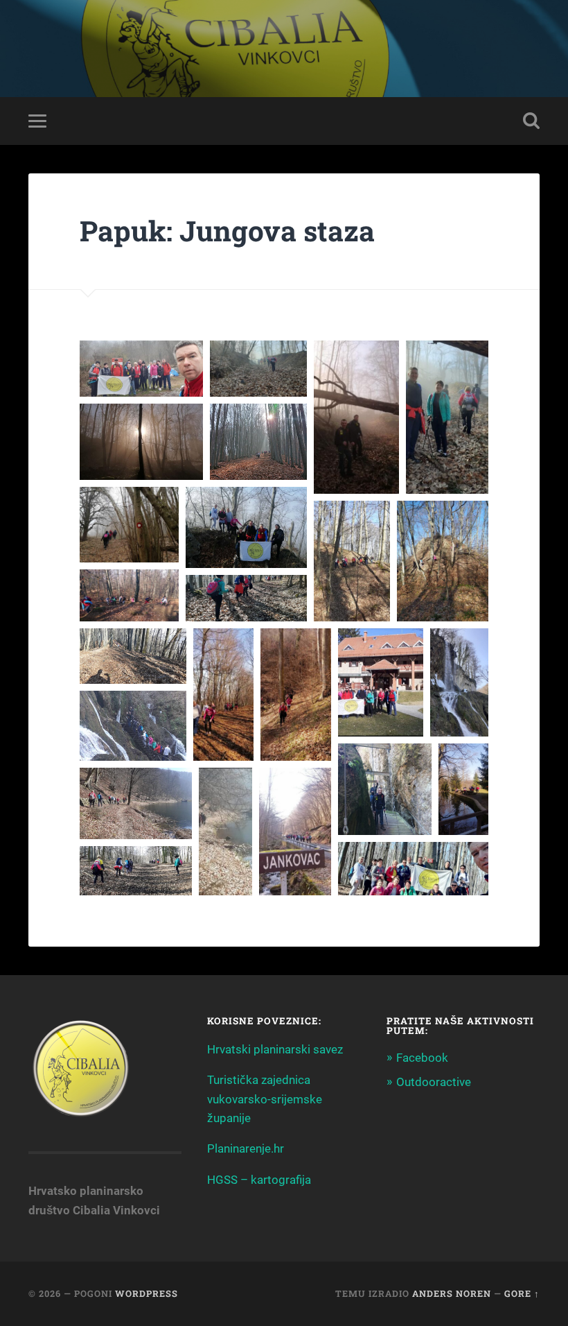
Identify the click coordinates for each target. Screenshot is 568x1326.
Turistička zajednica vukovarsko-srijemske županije (264, 1099)
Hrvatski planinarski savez (275, 1049)
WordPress (146, 1293)
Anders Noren (451, 1293)
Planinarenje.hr (245, 1148)
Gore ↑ (522, 1293)
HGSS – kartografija (259, 1180)
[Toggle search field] (531, 120)
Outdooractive (433, 1082)
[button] (141, 369)
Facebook (422, 1058)
